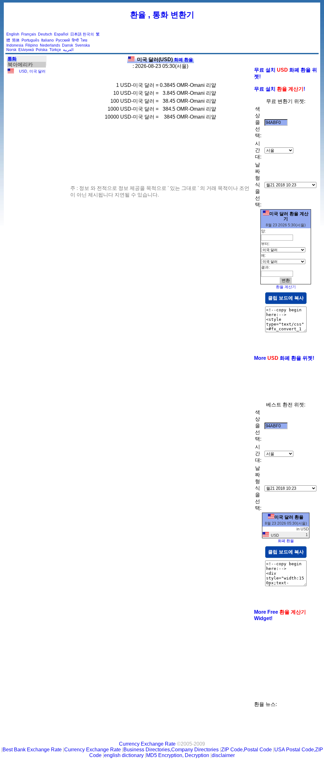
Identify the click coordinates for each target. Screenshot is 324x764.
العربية (68, 50)
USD (23, 71)
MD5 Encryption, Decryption (177, 755)
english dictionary (124, 755)
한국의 (88, 34)
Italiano (47, 40)
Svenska (82, 45)
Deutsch (45, 34)
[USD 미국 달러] (11, 72)
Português (30, 40)
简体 (16, 40)
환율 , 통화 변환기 (162, 14)
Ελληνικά (26, 50)
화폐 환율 (165, 59)
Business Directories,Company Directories (171, 749)
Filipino (31, 45)
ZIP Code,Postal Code (246, 749)
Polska (41, 50)
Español (61, 34)
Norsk (11, 50)
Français (28, 34)
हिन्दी (75, 40)
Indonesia (14, 45)
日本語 (76, 34)
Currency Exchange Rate (147, 744)
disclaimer (223, 755)
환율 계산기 (286, 287)
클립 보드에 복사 (286, 298)
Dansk (67, 45)
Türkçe (55, 50)
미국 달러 (37, 71)
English (12, 34)
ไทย (84, 40)
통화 (12, 58)
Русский (63, 40)
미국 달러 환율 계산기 (288, 216)
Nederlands (50, 45)
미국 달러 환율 (288, 517)
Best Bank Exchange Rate (32, 749)
